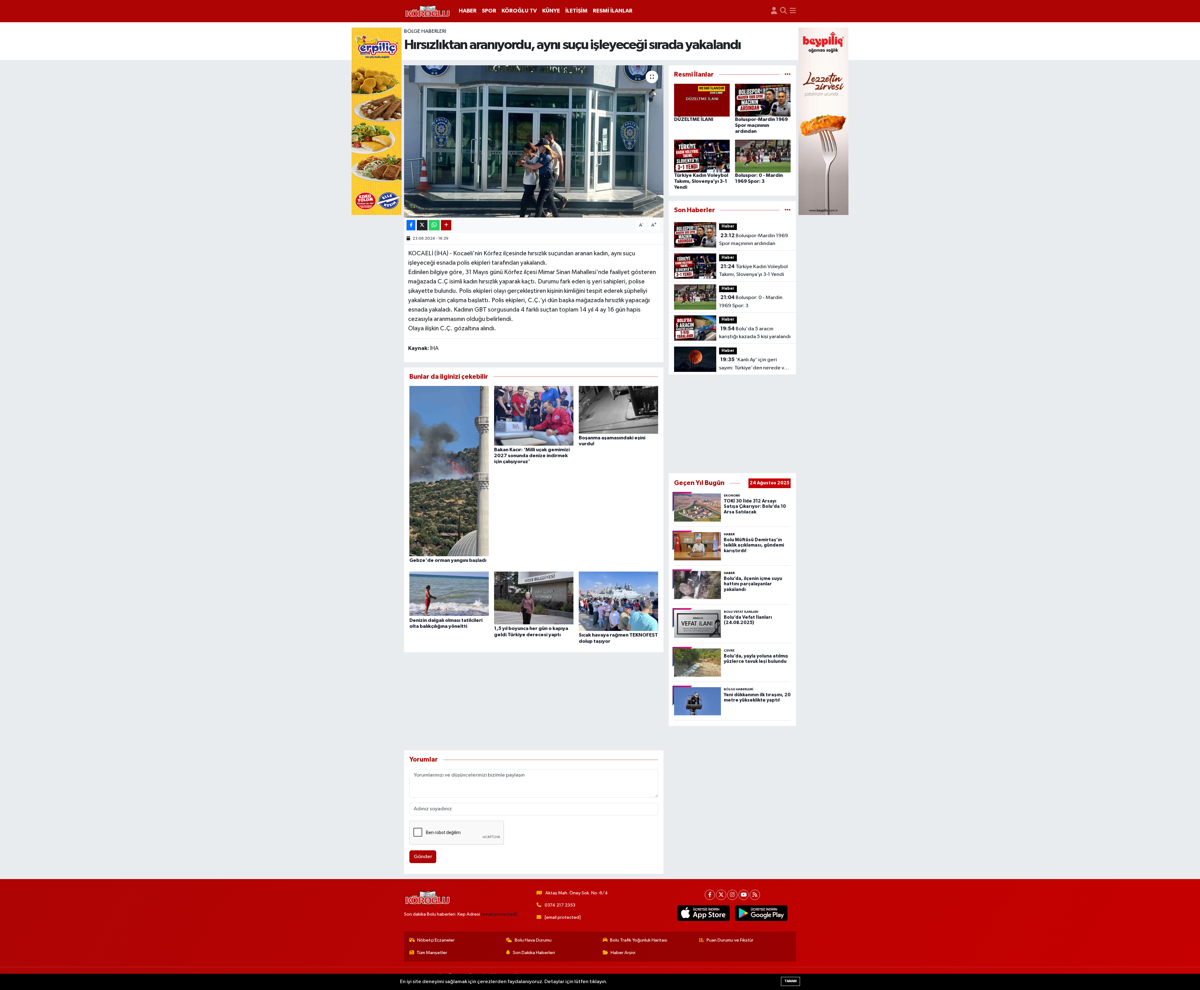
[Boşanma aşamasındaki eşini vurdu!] (618, 409)
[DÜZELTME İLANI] (702, 100)
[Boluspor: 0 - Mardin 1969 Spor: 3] (763, 155)
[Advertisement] (534, 701)
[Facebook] (710, 895)
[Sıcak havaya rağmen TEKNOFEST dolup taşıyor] (618, 601)
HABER (468, 11)
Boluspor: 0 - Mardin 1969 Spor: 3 (750, 301)
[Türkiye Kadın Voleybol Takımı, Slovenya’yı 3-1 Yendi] (702, 155)
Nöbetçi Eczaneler (436, 940)
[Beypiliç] (823, 121)
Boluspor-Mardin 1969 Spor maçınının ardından (761, 125)
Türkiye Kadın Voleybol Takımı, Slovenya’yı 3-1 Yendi (701, 181)
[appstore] (703, 913)
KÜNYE (551, 11)
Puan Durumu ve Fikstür (730, 940)
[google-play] (761, 913)
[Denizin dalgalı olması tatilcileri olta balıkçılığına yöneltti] (449, 593)
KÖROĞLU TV (519, 11)
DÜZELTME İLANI (693, 119)
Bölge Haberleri (425, 31)
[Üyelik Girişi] (774, 11)
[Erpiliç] (377, 121)
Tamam (790, 981)
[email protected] (499, 914)
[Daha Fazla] (446, 225)
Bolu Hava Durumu (533, 940)
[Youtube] (743, 895)
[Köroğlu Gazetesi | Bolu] (427, 11)
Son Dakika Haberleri (534, 952)
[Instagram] (732, 895)
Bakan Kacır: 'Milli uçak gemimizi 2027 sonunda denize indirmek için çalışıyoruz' (532, 455)
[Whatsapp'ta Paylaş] (434, 225)
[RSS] (755, 895)
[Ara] (783, 11)
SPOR (489, 11)
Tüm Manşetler (432, 952)
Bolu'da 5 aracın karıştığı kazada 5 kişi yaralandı (755, 333)
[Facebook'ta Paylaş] (411, 225)
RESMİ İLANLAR (612, 11)
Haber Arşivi (623, 952)
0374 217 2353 (560, 905)
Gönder (423, 856)
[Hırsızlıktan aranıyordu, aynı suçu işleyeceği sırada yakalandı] (534, 141)
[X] (721, 895)
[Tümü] (788, 74)
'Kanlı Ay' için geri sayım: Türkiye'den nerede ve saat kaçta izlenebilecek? (753, 364)
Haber (728, 226)
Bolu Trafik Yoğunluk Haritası (638, 940)
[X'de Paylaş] (422, 225)
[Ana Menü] (793, 11)
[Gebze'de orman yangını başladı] (449, 470)
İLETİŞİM (576, 11)
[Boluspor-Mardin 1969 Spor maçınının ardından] (763, 100)
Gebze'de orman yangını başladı (447, 560)
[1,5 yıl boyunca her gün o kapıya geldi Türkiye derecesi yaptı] (533, 597)
